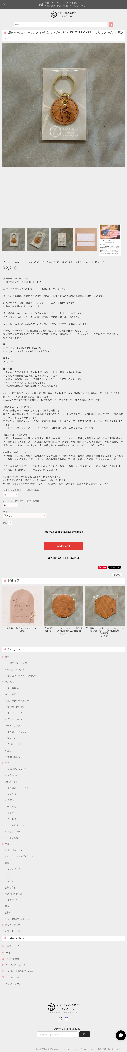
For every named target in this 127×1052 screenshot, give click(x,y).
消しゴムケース (14, 850)
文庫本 (10, 800)
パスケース (10, 738)
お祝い (8, 912)
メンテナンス (11, 881)
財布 (7, 657)
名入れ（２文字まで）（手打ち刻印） (22, 501)
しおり (8, 750)
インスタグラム (13, 983)
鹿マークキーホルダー (18, 700)
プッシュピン (13, 837)
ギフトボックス (12, 931)
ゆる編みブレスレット (18, 787)
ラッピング (9, 511)
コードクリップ (12, 725)
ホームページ (12, 977)
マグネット (12, 812)
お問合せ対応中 (12, 925)
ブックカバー (11, 794)
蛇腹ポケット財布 (16, 669)
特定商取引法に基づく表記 (19, 971)
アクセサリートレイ (17, 825)
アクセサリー (11, 763)
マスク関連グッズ (13, 893)
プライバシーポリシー (17, 965)
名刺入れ (9, 682)
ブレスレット (11, 781)
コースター (12, 819)
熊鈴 (9, 875)
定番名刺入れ (13, 688)
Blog (8, 952)
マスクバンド (13, 900)
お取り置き (10, 887)
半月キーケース (14, 713)
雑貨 (7, 862)
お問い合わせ (12, 958)
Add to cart (63, 546)
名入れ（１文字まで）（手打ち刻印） (22, 490)
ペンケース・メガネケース (20, 856)
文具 (7, 844)
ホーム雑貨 (10, 806)
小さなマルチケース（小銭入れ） (23, 675)
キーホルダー (11, 694)
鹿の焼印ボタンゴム (17, 769)
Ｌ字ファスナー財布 (17, 663)
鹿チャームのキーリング (19, 719)
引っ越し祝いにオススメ (19, 918)
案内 (7, 906)
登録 (85, 1034)
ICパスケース (13, 744)
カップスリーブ (14, 831)
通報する (117, 575)
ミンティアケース (16, 868)
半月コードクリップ (17, 731)
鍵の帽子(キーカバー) (17, 706)
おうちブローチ (14, 775)
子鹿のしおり (13, 756)
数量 (5, 523)
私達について (12, 946)
